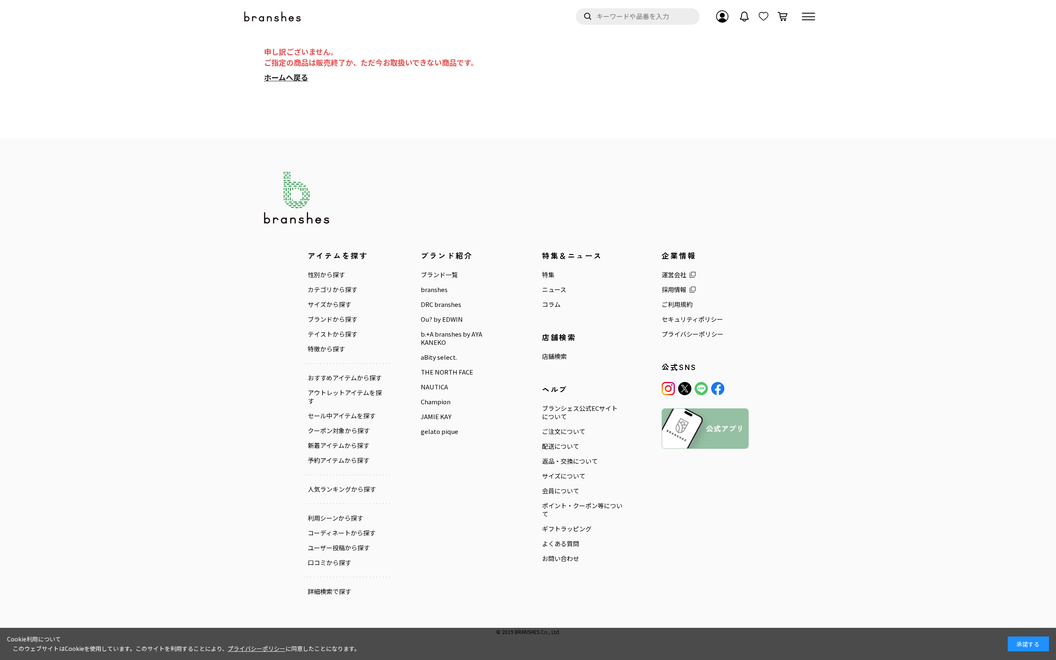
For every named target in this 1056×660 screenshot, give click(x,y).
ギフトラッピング (567, 529)
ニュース (554, 289)
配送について (560, 446)
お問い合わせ (560, 558)
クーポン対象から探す (339, 431)
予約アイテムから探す (338, 460)
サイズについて (563, 476)
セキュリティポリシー (692, 319)
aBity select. (439, 357)
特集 (548, 275)
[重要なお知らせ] (744, 16)
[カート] (782, 16)
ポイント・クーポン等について (582, 510)
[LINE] (701, 388)
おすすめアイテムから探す (345, 378)
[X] (684, 388)
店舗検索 (554, 356)
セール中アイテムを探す (341, 416)
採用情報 (674, 289)
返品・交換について (570, 461)
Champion (435, 402)
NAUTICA (434, 387)
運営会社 (674, 275)
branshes (434, 289)
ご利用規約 (677, 304)
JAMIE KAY (436, 416)
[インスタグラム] (668, 388)
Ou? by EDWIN (442, 319)
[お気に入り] (763, 16)
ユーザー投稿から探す (339, 548)
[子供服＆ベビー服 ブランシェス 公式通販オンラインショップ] (273, 17)
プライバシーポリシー (693, 334)
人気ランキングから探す (342, 489)
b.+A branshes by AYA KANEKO (451, 338)
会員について (560, 491)
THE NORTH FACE (447, 372)
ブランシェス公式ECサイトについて (580, 412)
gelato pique (439, 431)
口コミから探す (329, 563)
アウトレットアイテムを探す (345, 397)
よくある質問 (560, 544)
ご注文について (563, 431)
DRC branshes (441, 304)
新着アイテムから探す (338, 445)
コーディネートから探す (341, 533)
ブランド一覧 (439, 275)
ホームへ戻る (286, 77)
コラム (551, 304)
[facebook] (717, 388)
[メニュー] (808, 16)
